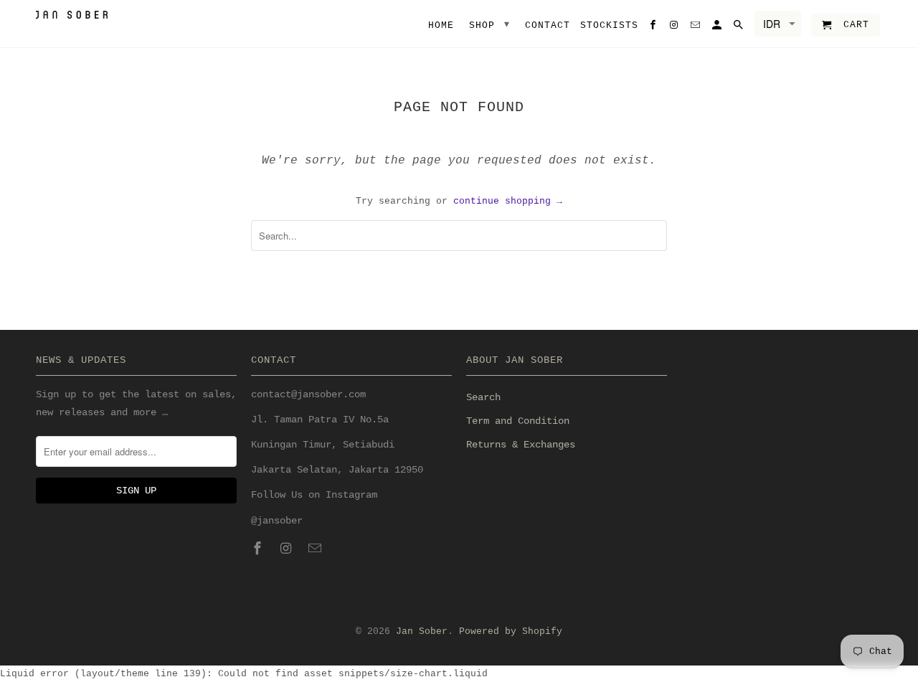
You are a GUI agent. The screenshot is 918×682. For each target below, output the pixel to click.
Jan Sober (422, 631)
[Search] (739, 28)
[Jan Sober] (72, 15)
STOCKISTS (609, 25)
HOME (441, 25)
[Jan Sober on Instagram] (287, 549)
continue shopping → (507, 201)
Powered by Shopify (510, 631)
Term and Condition (517, 421)
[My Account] (718, 28)
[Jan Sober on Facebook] (259, 549)
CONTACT (547, 25)
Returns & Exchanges (520, 444)
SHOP (490, 24)
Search (483, 397)
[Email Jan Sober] (316, 549)
